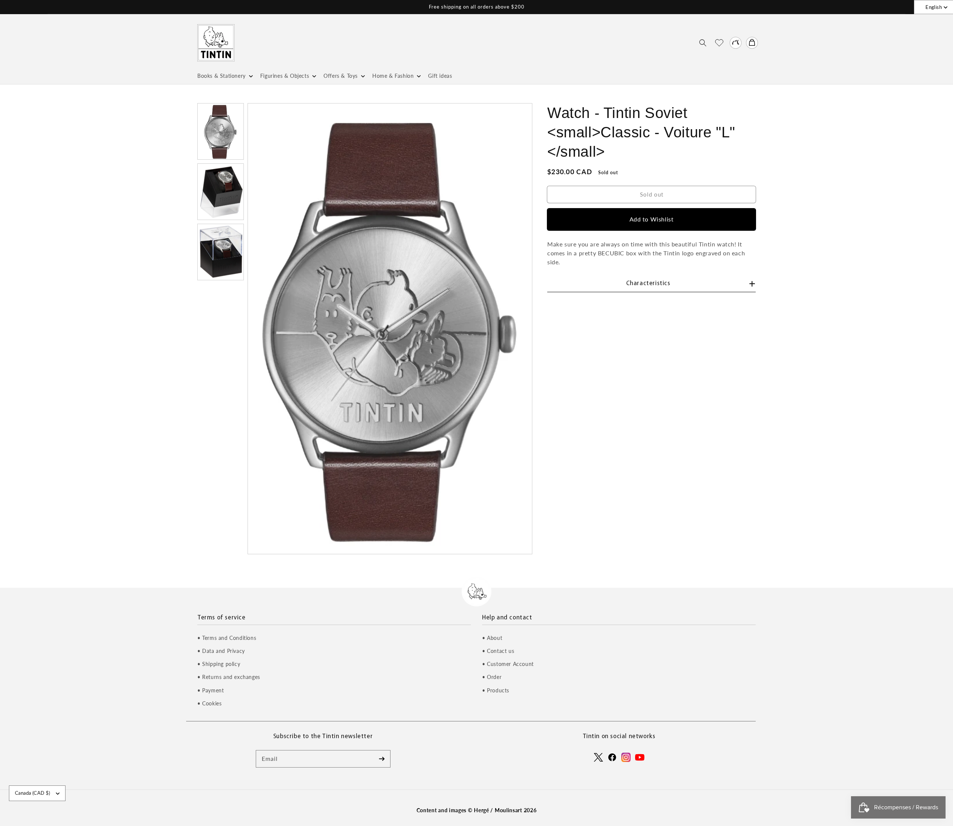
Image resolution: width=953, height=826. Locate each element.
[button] (703, 43)
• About (492, 638)
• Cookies (209, 703)
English (933, 7)
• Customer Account (508, 664)
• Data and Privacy (221, 651)
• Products (495, 690)
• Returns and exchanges (228, 677)
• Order (491, 677)
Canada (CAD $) (32, 793)
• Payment (210, 690)
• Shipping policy (218, 664)
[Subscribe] (382, 758)
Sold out (651, 194)
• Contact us (498, 651)
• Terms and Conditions (226, 638)
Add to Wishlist (652, 219)
